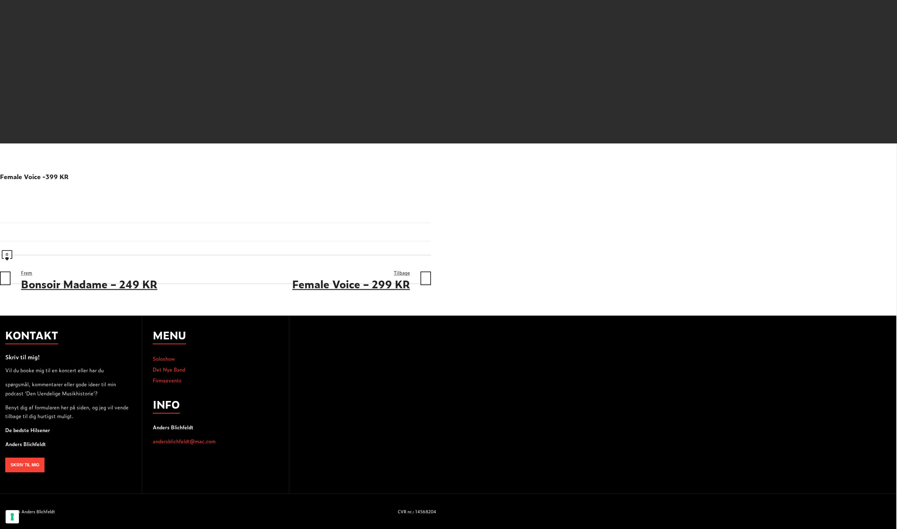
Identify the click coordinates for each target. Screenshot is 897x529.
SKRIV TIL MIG (25, 465)
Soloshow (164, 358)
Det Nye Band (169, 369)
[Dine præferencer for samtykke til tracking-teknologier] (12, 516)
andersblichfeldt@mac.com (184, 441)
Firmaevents (167, 380)
